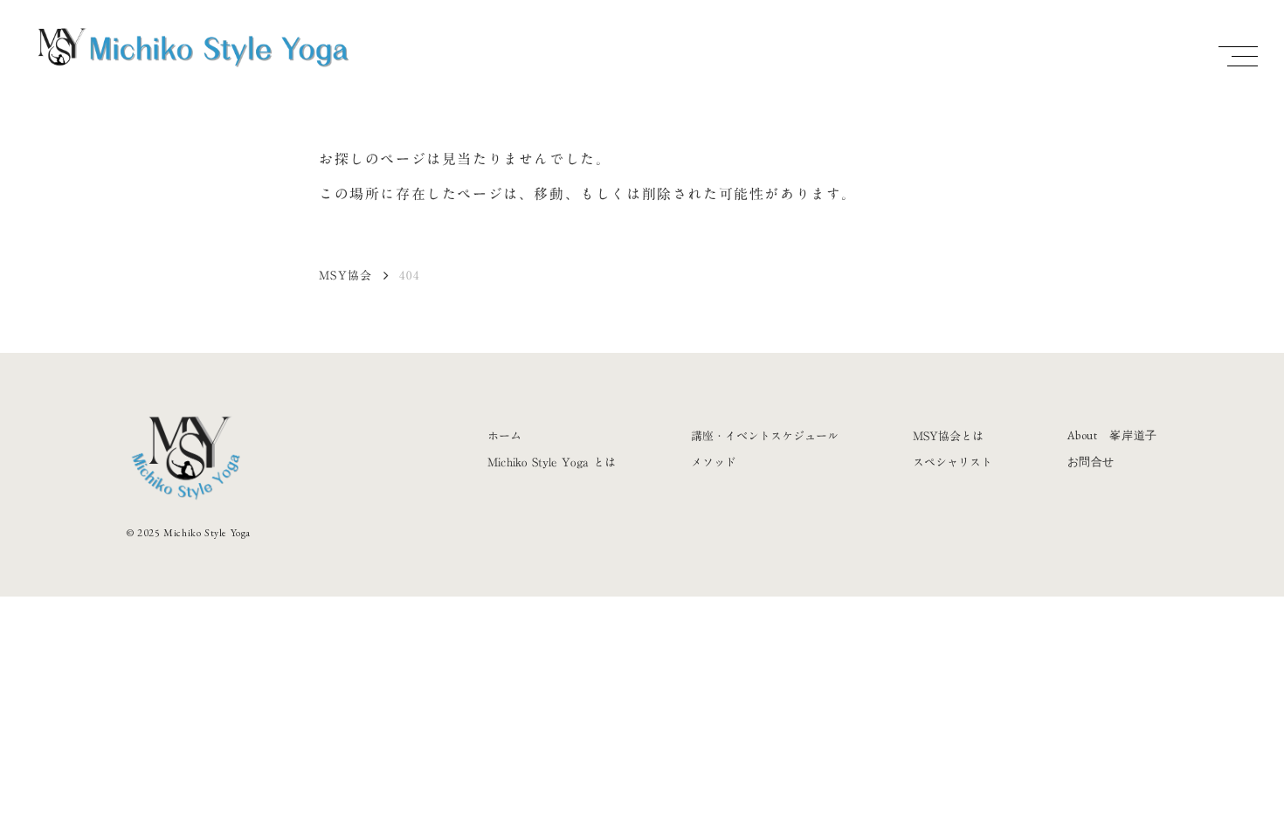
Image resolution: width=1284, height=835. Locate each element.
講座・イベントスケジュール (765, 435)
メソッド (713, 462)
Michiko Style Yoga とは (551, 462)
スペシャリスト (952, 462)
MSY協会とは (948, 435)
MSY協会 (346, 275)
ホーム (504, 435)
